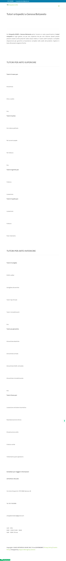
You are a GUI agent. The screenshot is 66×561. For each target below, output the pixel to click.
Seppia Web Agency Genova (27, 549)
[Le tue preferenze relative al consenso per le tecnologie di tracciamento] (64, 420)
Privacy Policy (48, 547)
